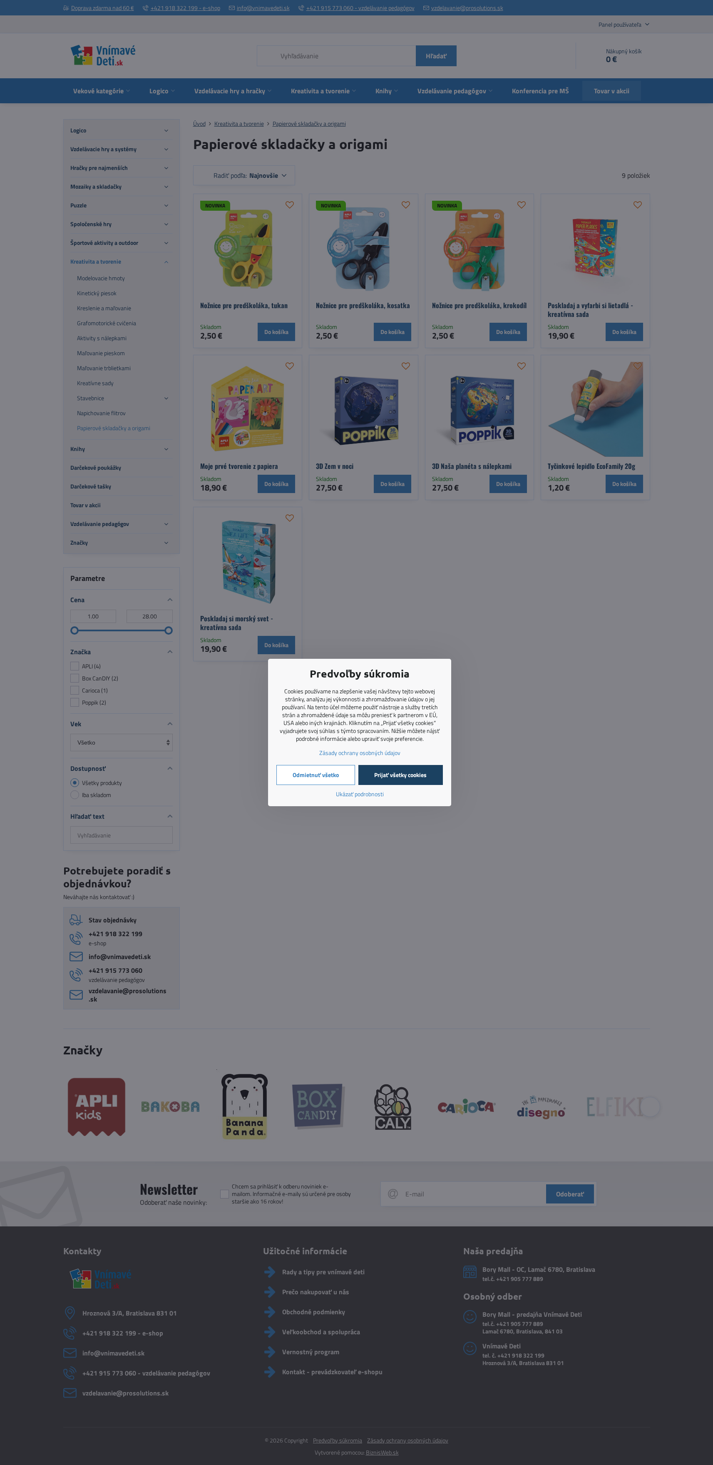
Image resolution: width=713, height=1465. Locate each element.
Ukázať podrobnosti (360, 794)
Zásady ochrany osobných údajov (359, 752)
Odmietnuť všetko (316, 774)
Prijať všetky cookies (400, 774)
